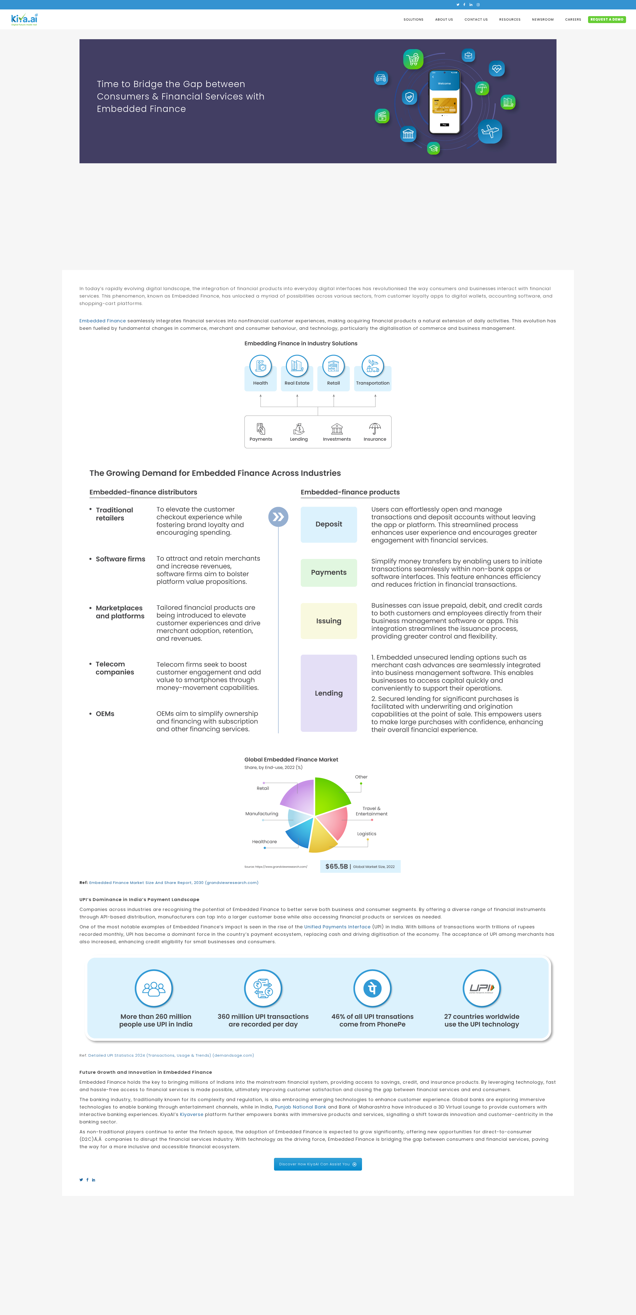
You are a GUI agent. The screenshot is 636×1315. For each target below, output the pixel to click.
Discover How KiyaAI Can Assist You (314, 1164)
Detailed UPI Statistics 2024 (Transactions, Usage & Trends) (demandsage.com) (171, 1055)
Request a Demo (607, 19)
